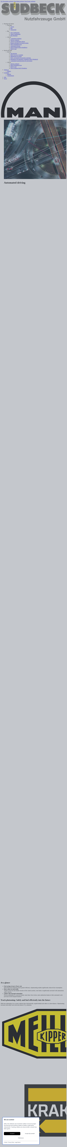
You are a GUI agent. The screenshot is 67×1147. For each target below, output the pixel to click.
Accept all (12, 1133)
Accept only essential (30, 1133)
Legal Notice (18, 1142)
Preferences (21, 1138)
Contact (5, 1142)
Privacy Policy (11, 1142)
